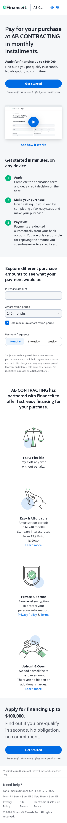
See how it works (33, 145)
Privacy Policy (27, 615)
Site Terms (24, 804)
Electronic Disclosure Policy (47, 804)
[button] (33, 122)
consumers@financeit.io (18, 791)
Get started (33, 84)
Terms (45, 615)
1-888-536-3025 (44, 791)
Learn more (33, 545)
